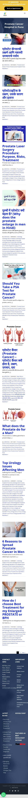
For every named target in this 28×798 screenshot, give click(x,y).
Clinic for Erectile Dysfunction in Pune (13, 497)
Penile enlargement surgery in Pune (13, 245)
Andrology (19, 236)
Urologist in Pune (13, 178)
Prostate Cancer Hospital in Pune (17, 66)
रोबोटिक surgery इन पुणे (12, 398)
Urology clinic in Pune (20, 391)
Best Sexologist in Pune (10, 490)
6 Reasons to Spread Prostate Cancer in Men (13, 546)
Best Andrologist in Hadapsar (17, 628)
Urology (12, 391)
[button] (3, 794)
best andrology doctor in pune (17, 483)
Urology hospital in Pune (19, 392)
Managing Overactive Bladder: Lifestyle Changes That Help (7, 767)
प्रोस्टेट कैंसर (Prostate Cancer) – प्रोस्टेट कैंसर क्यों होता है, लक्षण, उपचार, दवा (12, 358)
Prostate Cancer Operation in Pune (10, 385)
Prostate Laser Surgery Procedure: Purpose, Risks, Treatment (14, 153)
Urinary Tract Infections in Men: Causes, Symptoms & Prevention (7, 736)
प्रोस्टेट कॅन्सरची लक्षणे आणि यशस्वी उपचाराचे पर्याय (12, 52)
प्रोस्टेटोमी (18, 396)
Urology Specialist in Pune (8, 394)
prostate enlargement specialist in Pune (11, 253)
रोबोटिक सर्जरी (20, 398)
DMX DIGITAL (15, 787)
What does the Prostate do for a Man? (14, 429)
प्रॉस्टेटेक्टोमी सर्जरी (18, 394)
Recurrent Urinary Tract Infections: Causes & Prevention (7, 724)
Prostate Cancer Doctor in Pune (9, 247)
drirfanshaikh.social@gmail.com (14, 4)
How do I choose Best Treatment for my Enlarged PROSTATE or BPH (13, 609)
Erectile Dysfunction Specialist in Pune (11, 499)
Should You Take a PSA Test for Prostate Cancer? (11, 290)
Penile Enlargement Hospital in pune (13, 634)
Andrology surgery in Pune (12, 240)
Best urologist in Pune (15, 493)
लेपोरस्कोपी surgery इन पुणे (12, 400)
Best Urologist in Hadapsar (11, 380)
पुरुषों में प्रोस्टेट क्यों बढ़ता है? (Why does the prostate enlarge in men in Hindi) (14, 219)
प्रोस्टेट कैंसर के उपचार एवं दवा (10, 396)
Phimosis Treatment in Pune (17, 641)
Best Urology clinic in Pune (11, 381)
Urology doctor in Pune (10, 180)
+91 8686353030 (13, 2)
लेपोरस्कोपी (4, 400)
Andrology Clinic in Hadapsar (9, 238)
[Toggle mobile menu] (25, 13)
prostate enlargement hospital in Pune (14, 251)
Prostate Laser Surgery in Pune (12, 172)
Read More (4, 68)
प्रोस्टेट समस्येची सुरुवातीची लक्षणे (7, 756)
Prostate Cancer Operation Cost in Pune (11, 110)
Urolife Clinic (6, 65)
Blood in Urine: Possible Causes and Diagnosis (7, 748)
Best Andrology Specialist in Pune (10, 484)
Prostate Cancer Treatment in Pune (13, 573)
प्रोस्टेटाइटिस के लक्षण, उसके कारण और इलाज (12, 94)
